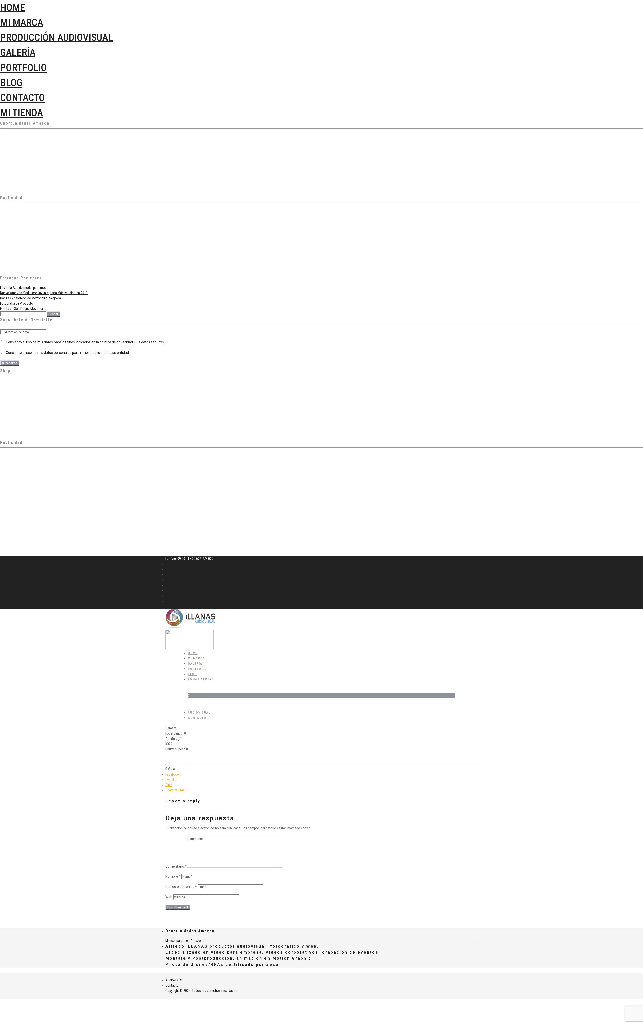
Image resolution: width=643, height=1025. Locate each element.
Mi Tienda (21, 113)
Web (168, 897)
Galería (17, 52)
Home (12, 7)
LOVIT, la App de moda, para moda (24, 288)
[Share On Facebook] (1, 1001)
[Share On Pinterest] (1, 1012)
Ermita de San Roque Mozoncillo (23, 309)
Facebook (172, 774)
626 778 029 (204, 559)
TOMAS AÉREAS (201, 679)
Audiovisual (173, 980)
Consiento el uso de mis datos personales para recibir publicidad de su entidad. (68, 353)
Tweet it (171, 780)
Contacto (22, 98)
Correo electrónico (181, 887)
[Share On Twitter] (1, 1006)
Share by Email (175, 790)
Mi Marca (21, 22)
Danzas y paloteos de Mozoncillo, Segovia (30, 298)
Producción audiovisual (56, 37)
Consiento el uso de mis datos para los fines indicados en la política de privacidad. (85, 342)
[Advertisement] (150, 240)
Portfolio (23, 68)
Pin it (168, 785)
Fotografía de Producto (16, 303)
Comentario (176, 866)
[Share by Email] (1, 1022)
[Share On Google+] (1, 1017)
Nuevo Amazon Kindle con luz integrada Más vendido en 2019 (44, 293)
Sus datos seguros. (149, 342)
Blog (11, 83)
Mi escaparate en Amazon (184, 941)
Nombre (173, 876)
